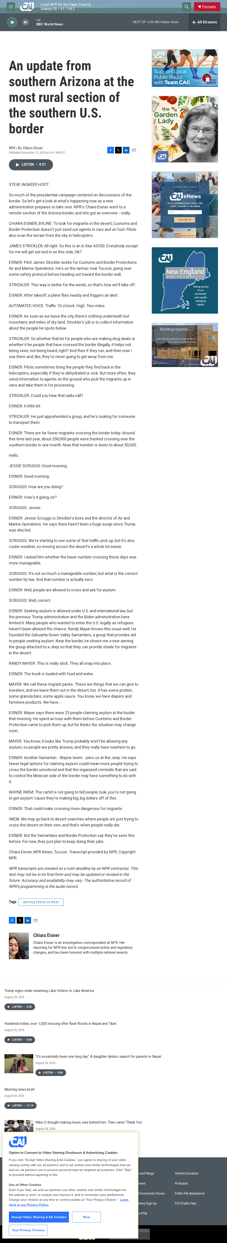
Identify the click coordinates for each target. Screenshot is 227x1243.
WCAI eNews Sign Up (142, 1203)
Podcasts (181, 1183)
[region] (70, 1185)
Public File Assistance (190, 1193)
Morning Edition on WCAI (41, 902)
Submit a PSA (137, 1213)
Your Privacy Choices (28, 1230)
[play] (12, 22)
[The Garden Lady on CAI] (185, 129)
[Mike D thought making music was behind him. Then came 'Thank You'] (18, 1129)
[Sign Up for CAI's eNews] (185, 205)
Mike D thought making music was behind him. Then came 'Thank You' (88, 1122)
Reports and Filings (141, 1173)
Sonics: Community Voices (146, 1193)
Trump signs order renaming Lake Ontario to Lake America (49, 991)
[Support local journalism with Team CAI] (185, 68)
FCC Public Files (185, 1203)
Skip (86, 1217)
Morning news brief (19, 1089)
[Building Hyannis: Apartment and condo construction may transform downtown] (185, 345)
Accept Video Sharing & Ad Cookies (39, 1217)
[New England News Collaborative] (185, 280)
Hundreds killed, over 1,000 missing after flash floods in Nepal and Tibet (60, 1023)
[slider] (32, 22)
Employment (137, 1183)
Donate (209, 6)
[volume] (25, 22)
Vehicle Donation (186, 1173)
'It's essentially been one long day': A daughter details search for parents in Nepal (98, 1056)
